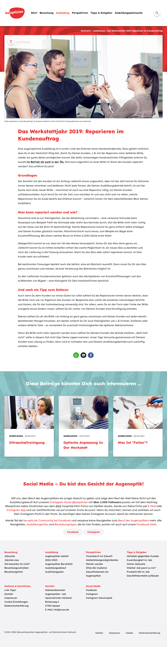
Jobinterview (11, 560)
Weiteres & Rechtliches (17, 586)
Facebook (73, 532)
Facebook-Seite (146, 524)
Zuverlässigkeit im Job (139, 560)
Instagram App (16, 510)
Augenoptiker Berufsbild (58, 563)
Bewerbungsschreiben (16, 567)
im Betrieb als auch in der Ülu (45, 161)
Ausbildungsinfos (37, 524)
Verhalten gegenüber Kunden (143, 556)
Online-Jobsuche (136, 563)
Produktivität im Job (138, 571)
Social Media (93, 586)
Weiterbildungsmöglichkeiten (102, 560)
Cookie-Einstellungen (16, 601)
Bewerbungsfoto (13, 571)
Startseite (86, 31)
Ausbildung (62, 12)
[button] (76, 355)
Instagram (93, 532)
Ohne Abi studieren (96, 567)
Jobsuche (9, 556)
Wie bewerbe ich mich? (17, 563)
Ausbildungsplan (54, 571)
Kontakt (8, 594)
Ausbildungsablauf (55, 567)
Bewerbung (46, 12)
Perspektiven (80, 12)
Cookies (129, 633)
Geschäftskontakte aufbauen (143, 575)
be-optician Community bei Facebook (47, 520)
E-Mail (152, 506)
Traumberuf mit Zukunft (99, 556)
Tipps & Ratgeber (101, 12)
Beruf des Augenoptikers (133, 520)
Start (34, 12)
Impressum (10, 597)
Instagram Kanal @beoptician (69, 502)
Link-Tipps (10, 590)
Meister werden (94, 563)
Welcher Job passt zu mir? (141, 567)
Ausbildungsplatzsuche (129, 12)
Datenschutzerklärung (16, 605)
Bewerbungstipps (65, 524)
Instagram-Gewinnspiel (99, 597)
